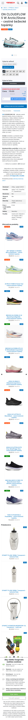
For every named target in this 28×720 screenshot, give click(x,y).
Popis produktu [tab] (6, 111)
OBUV (5, 7)
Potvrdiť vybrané (14, 698)
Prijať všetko (14, 694)
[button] (26, 3)
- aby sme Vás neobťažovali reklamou (13, 674)
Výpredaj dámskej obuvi (9, 9)
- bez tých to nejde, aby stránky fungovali (14, 665)
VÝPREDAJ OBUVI (13, 7)
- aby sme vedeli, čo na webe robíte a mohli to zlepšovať (14, 670)
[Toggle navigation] (2, 3)
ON (3, 114)
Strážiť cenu (24, 94)
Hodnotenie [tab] (17, 111)
